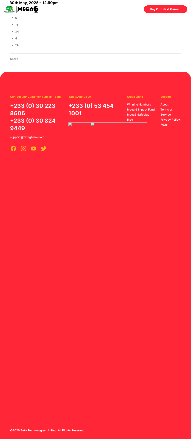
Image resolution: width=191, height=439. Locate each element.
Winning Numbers (139, 104)
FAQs (163, 124)
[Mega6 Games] (21, 9)
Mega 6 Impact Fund (141, 109)
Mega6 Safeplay (138, 114)
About (164, 104)
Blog (130, 119)
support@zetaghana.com (27, 137)
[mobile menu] (133, 9)
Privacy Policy (170, 119)
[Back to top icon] (174, 430)
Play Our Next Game (164, 9)
